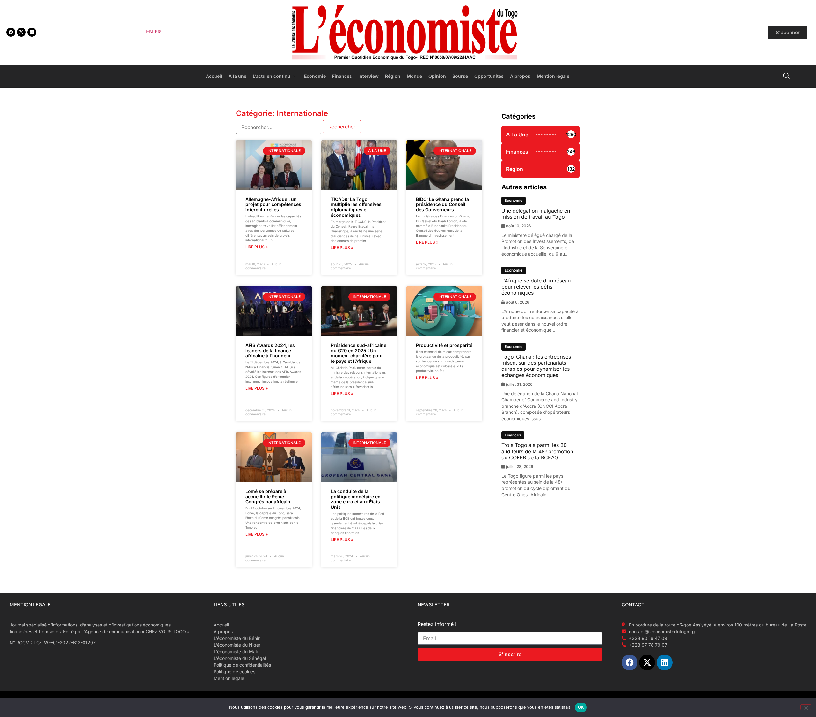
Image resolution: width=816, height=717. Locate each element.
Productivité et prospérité (444, 345)
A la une (237, 76)
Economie (315, 76)
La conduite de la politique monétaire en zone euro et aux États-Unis (356, 499)
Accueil (214, 76)
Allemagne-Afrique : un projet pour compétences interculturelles (273, 204)
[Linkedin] (31, 32)
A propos (520, 76)
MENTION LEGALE (30, 605)
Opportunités (489, 76)
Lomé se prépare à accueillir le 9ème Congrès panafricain (267, 496)
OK (581, 707)
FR (158, 31)
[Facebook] (10, 32)
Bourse (460, 76)
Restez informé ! (437, 624)
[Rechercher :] (278, 127)
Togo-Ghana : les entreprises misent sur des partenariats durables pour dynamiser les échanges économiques (536, 366)
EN (149, 31)
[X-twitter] (21, 32)
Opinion (437, 76)
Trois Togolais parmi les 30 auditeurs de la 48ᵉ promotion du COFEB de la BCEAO (537, 451)
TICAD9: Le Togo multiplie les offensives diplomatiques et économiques (356, 207)
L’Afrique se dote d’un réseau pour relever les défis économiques (536, 286)
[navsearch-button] (786, 76)
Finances (342, 76)
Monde (414, 76)
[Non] (805, 707)
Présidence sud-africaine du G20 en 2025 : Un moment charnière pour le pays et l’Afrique (358, 353)
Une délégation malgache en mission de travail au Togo (535, 214)
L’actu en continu (271, 76)
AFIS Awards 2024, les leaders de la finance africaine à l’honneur (270, 350)
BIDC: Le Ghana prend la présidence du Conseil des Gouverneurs (442, 204)
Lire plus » (256, 247)
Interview (368, 76)
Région (392, 76)
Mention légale (553, 76)
